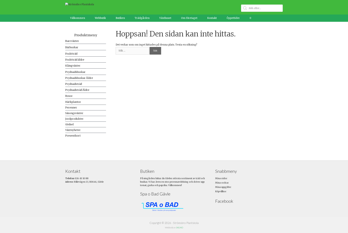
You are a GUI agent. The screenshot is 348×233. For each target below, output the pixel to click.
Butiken (120, 18)
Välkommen (77, 18)
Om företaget (189, 18)
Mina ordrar (222, 182)
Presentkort (73, 135)
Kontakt (212, 18)
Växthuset (165, 18)
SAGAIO (179, 227)
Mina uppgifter (223, 187)
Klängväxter (72, 65)
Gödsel (69, 124)
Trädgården (142, 18)
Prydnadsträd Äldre (77, 90)
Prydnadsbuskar (75, 72)
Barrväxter (72, 41)
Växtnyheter (73, 130)
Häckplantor (73, 102)
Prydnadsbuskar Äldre (79, 78)
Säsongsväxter (74, 113)
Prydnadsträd (73, 84)
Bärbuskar (71, 47)
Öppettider (233, 18)
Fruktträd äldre (74, 59)
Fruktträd (71, 53)
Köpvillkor (220, 191)
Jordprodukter (74, 118)
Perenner (71, 107)
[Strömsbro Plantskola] (79, 4)
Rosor (69, 96)
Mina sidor (221, 178)
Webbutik (100, 18)
